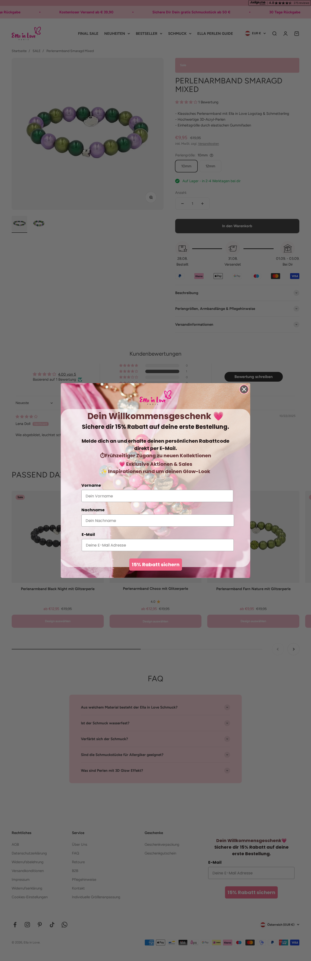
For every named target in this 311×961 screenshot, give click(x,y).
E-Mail (88, 534)
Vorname (91, 485)
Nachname (92, 510)
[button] (155, 397)
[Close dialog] (244, 389)
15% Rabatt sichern (156, 564)
